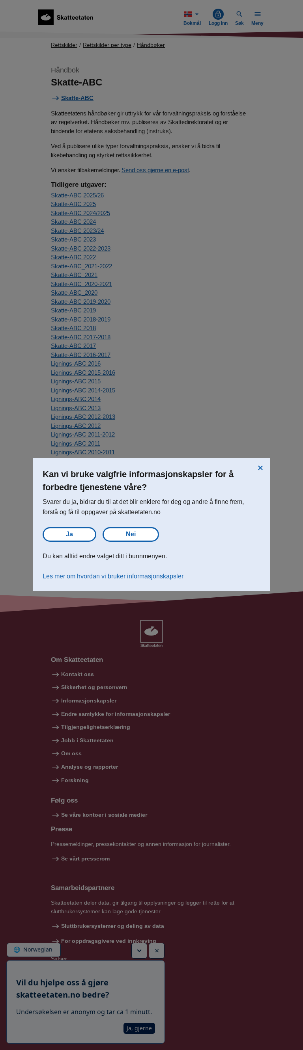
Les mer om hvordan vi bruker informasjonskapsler (113, 576)
